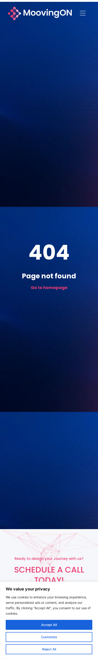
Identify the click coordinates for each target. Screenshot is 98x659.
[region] (49, 620)
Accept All (49, 625)
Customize (49, 637)
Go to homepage (49, 287)
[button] (82, 13)
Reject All (49, 649)
